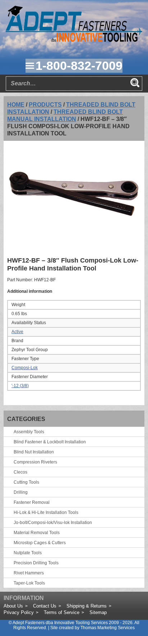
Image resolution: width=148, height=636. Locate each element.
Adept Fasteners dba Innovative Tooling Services (60, 622)
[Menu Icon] (30, 65)
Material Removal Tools (37, 532)
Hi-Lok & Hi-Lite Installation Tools (46, 512)
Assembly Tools (29, 431)
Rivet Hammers (29, 572)
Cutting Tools (26, 482)
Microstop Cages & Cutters (40, 542)
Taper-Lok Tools (29, 583)
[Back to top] (123, 611)
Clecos (20, 472)
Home (15, 105)
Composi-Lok (24, 367)
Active (17, 331)
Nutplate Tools (28, 552)
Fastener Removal (32, 502)
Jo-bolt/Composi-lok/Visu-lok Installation (53, 522)
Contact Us (44, 606)
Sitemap (98, 612)
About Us (13, 606)
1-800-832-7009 (79, 65)
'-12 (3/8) (20, 385)
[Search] (135, 82)
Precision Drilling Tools (36, 562)
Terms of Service (61, 612)
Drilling (21, 492)
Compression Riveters (35, 462)
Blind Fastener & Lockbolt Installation (50, 441)
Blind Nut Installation (34, 451)
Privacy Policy (19, 612)
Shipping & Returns (86, 606)
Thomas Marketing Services (107, 627)
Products (45, 105)
